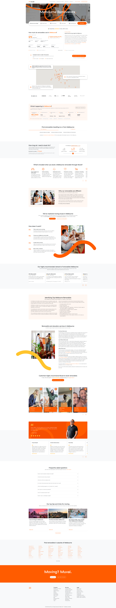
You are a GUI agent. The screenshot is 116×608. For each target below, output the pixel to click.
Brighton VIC (60, 555)
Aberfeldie (40, 546)
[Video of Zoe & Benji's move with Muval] (80, 400)
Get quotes (84, 1)
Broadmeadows (70, 555)
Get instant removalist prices (79, 55)
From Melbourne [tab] (43, 129)
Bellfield (59, 551)
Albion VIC (59, 546)
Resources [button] (67, 1)
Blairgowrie (79, 552)
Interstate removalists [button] (60, 1)
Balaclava (59, 548)
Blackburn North (60, 552)
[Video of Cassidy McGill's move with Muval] (36, 400)
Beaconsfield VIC (70, 550)
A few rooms (54, 23)
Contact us (55, 596)
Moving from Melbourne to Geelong (56, 132)
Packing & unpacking (68, 598)
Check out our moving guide (61, 218)
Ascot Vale (69, 547)
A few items (63, 23)
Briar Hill (40, 555)
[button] (59, 74)
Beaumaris (79, 550)
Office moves (67, 597)
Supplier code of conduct (81, 596)
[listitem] (35, 114)
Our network (56, 589)
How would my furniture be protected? (44, 489)
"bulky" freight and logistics (63, 357)
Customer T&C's (79, 590)
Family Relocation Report (45, 118)
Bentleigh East (80, 551)
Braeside (79, 554)
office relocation (68, 352)
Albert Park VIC (50, 546)
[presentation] (83, 180)
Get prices (82, 23)
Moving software (56, 598)
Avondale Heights (51, 548)
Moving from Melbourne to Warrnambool (69, 132)
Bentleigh (69, 551)
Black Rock (50, 552)
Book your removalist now (58, 380)
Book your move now (80, 107)
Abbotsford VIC (31, 546)
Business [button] (71, 1)
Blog (54, 597)
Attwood (40, 548)
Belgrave (30, 551)
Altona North (40, 547)
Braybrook (30, 555)
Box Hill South (70, 554)
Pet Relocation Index (60, 118)
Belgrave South (50, 551)
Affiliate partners (56, 590)
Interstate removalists (68, 589)
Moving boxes (67, 600)
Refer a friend (56, 595)
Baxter (39, 550)
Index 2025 (51, 118)
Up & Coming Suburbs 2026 (67, 118)
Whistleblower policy (80, 595)
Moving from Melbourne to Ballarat (45, 132)
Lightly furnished (64, 151)
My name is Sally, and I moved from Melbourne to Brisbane (76, 520)
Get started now (52, 218)
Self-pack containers (68, 595)
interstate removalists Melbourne (49, 135)
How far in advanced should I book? (44, 492)
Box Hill (49, 554)
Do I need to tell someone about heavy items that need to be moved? (49, 483)
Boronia (30, 554)
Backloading (67, 599)
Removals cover (67, 591)
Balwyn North (80, 548)
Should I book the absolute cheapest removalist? (46, 473)
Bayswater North (50, 550)
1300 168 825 (77, 1)
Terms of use (79, 588)
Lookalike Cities (55, 118)
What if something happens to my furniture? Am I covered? (48, 486)
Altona (79, 546)
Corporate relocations (68, 592)
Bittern (40, 552)
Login (54, 600)
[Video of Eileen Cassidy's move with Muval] (65, 400)
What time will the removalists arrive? (44, 480)
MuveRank (55, 592)
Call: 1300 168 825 (61, 577)
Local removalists (68, 588)
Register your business (57, 588)
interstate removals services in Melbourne (72, 363)
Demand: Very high (32, 50)
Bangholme (30, 550)
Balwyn (69, 548)
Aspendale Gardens (32, 548)
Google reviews (71, 377)
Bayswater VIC (60, 550)
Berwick (30, 552)
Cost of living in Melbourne (36, 519)
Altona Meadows (31, 547)
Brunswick (79, 555)
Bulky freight (67, 596)
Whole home (44, 23)
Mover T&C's (79, 589)
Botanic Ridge (41, 554)
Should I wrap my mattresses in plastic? (44, 495)
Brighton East (50, 555)
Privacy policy (79, 592)
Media (55, 591)
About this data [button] (60, 50)
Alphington (69, 546)
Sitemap (55, 599)
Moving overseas (68, 590)
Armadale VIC (60, 547)
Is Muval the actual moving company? (44, 476)
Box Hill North (60, 554)
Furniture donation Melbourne (56, 519)
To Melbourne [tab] (73, 129)
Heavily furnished (82, 151)
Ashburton (79, 547)
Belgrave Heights (41, 551)
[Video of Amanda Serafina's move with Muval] (50, 400)
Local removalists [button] (52, 1)
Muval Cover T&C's (80, 591)
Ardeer (49, 547)
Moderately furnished (73, 151)
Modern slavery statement (81, 597)
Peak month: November (41, 50)
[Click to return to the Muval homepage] (31, 1)
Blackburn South (70, 552)
